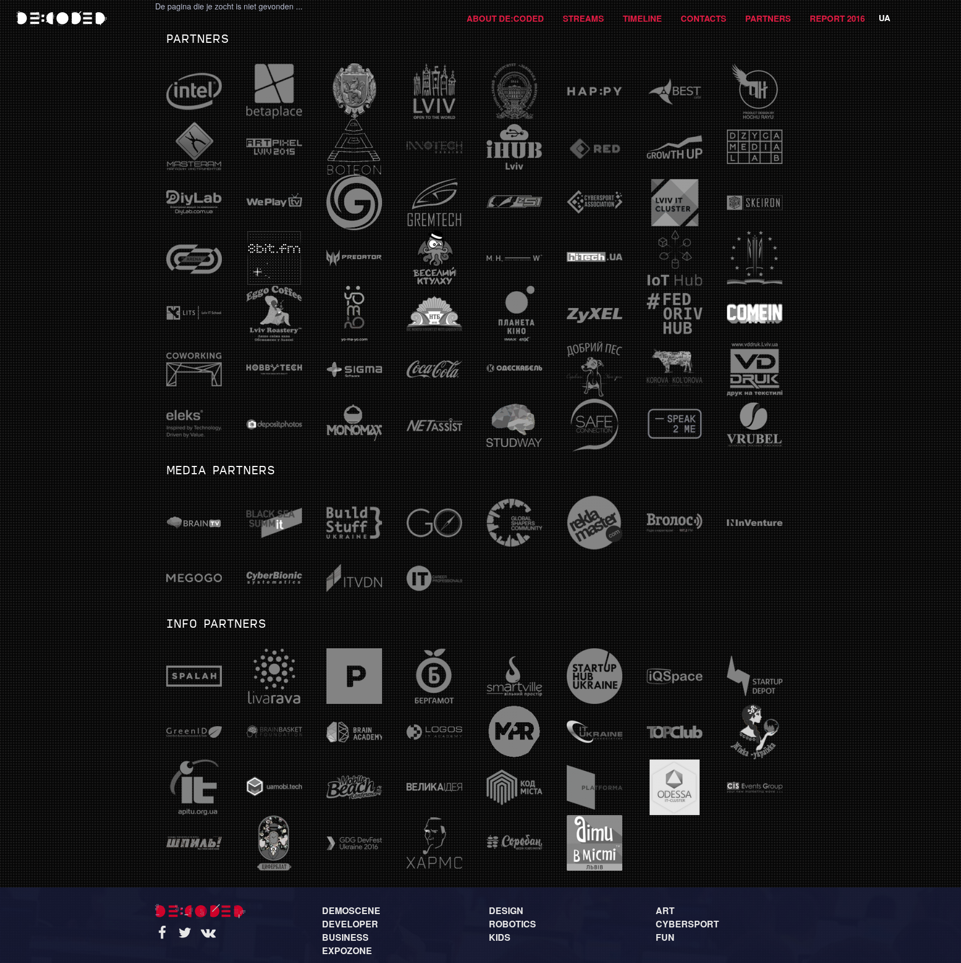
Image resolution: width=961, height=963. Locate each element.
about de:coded (505, 18)
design (506, 910)
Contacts (703, 18)
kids (500, 937)
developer (350, 923)
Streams (583, 18)
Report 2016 (837, 18)
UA (884, 18)
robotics (512, 923)
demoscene (351, 910)
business (345, 937)
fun (665, 937)
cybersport (687, 923)
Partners (768, 18)
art (665, 910)
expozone (347, 950)
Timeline (642, 18)
